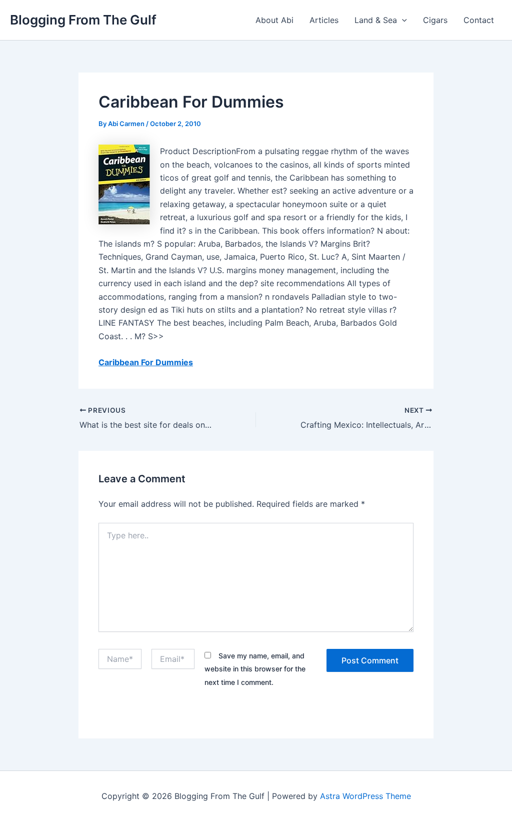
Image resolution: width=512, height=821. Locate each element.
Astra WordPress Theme (365, 796)
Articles (324, 20)
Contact (479, 20)
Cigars (435, 20)
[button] (402, 20)
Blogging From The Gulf (83, 20)
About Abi (275, 20)
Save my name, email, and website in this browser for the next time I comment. (255, 668)
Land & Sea (375, 20)
